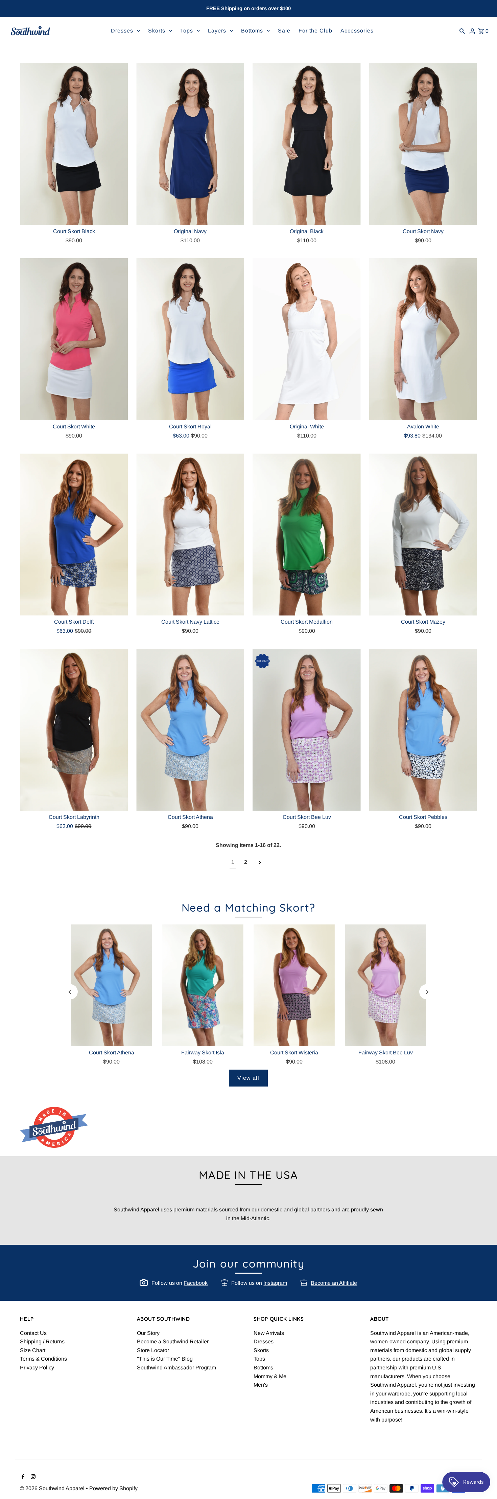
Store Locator (153, 1350)
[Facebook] (22, 1477)
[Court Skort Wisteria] (294, 985)
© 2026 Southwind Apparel (53, 1488)
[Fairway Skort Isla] (202, 985)
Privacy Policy (37, 1367)
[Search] (462, 31)
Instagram (275, 1283)
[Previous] (70, 992)
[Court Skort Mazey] (423, 534)
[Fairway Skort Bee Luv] (385, 985)
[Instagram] (32, 1477)
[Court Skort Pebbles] (423, 730)
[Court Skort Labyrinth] (74, 730)
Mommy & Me (270, 1376)
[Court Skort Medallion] (306, 534)
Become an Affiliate (334, 1283)
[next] (259, 862)
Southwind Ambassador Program (176, 1367)
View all (248, 1078)
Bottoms (263, 1367)
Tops (259, 1359)
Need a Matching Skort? (248, 907)
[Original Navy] (190, 144)
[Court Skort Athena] (190, 730)
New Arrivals (269, 1333)
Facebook (196, 1283)
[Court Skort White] (74, 339)
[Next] (426, 992)
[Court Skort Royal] (190, 339)
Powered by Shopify (113, 1488)
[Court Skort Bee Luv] (306, 730)
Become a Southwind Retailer (173, 1341)
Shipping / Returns (42, 1341)
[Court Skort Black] (74, 144)
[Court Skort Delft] (74, 534)
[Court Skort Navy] (423, 144)
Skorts (261, 1350)
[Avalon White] (423, 339)
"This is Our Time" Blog (165, 1359)
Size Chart (32, 1350)
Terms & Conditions (43, 1359)
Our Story (148, 1333)
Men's (261, 1385)
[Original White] (306, 339)
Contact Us (33, 1333)
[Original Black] (306, 144)
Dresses (264, 1341)
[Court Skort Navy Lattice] (190, 534)
